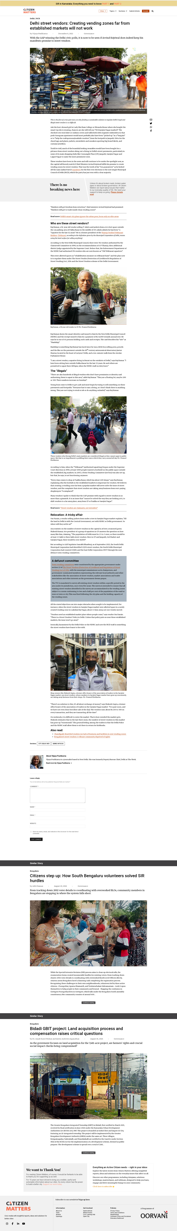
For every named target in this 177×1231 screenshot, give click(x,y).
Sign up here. (84, 1200)
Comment (34, 786)
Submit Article (134, 11)
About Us (59, 1211)
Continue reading (88, 1003)
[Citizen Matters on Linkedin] (18, 1223)
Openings (59, 1216)
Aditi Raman (37, 886)
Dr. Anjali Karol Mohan (42, 1039)
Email (32, 815)
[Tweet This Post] (151, 123)
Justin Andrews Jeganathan (67, 1039)
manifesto (76, 170)
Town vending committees (63, 565)
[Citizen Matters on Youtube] (23, 1223)
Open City (86, 1216)
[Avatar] (36, 762)
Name (32, 807)
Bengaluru (34, 871)
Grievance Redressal (117, 1218)
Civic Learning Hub (89, 1214)
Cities (102, 11)
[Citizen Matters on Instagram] (7, 1223)
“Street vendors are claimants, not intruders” (79, 508)
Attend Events (87, 1213)
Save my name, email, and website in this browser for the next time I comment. (56, 832)
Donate (145, 11)
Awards (58, 1214)
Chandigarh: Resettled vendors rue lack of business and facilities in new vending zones (90, 734)
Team (57, 1213)
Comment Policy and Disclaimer (120, 1216)
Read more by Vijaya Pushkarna (58, 763)
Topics (112, 11)
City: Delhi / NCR (43, 743)
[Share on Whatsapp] (151, 127)
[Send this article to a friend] (151, 119)
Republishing (114, 1214)
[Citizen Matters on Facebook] (12, 1223)
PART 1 (105, 3)
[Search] (152, 11)
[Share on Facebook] (151, 131)
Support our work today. (52, 1184)
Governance (89, 34)
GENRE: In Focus (58, 743)
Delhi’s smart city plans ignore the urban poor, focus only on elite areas (89, 216)
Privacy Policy (115, 1211)
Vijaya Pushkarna (39, 34)
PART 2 (117, 3)
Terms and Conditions (117, 1213)
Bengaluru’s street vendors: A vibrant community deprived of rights (82, 737)
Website (33, 823)
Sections (122, 11)
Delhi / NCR (35, 18)
